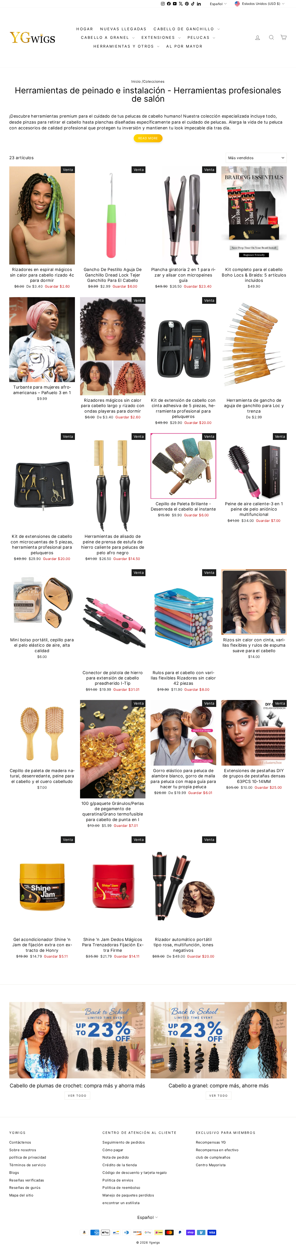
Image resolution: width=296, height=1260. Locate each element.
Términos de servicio (27, 1165)
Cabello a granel (106, 37)
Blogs (14, 1172)
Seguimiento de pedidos (123, 1142)
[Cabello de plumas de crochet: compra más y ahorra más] (77, 1040)
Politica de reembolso (121, 1187)
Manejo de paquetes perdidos (128, 1195)
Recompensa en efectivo (217, 1150)
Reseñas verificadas (26, 1180)
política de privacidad (27, 1157)
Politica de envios (117, 1180)
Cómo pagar (112, 1150)
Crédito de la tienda (119, 1165)
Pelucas (200, 37)
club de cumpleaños (213, 1157)
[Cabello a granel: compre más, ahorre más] (219, 1040)
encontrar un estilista (120, 1203)
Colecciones (154, 81)
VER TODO (77, 1095)
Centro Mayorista (211, 1165)
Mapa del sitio (21, 1195)
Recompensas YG (211, 1142)
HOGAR (84, 29)
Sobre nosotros (22, 1150)
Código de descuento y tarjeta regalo (134, 1172)
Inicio (136, 81)
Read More (148, 138)
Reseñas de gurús (24, 1187)
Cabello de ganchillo (185, 29)
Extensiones (159, 37)
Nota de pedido (115, 1157)
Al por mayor (184, 46)
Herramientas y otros (124, 46)
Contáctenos (20, 1142)
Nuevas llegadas (123, 29)
